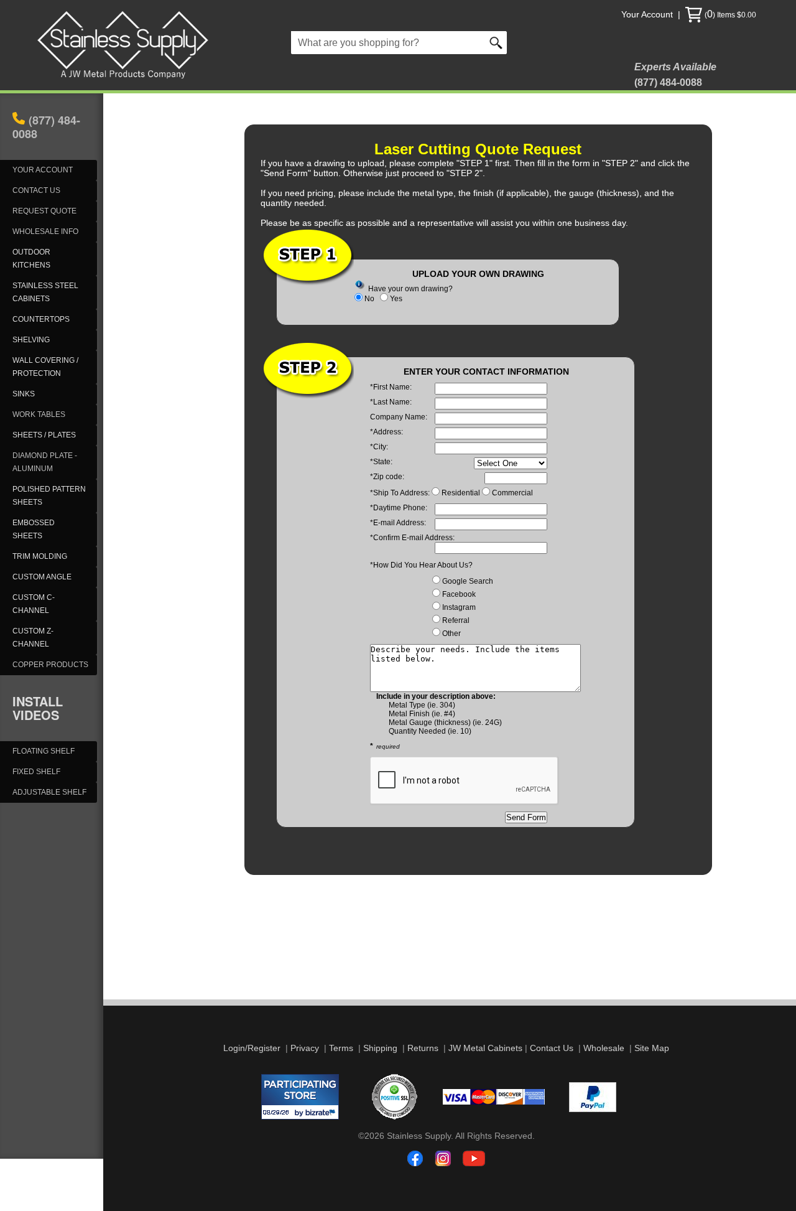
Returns (422, 1048)
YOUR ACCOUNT (42, 170)
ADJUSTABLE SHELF (49, 792)
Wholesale (603, 1048)
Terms (341, 1048)
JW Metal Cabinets (485, 1048)
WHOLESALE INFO (45, 231)
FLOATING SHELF (43, 751)
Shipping (380, 1048)
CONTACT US (36, 190)
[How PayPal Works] (592, 1109)
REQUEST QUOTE (44, 211)
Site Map (651, 1048)
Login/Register (251, 1048)
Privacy (304, 1048)
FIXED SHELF (36, 771)
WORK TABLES (38, 414)
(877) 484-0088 (46, 127)
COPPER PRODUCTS (50, 664)
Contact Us (551, 1048)
